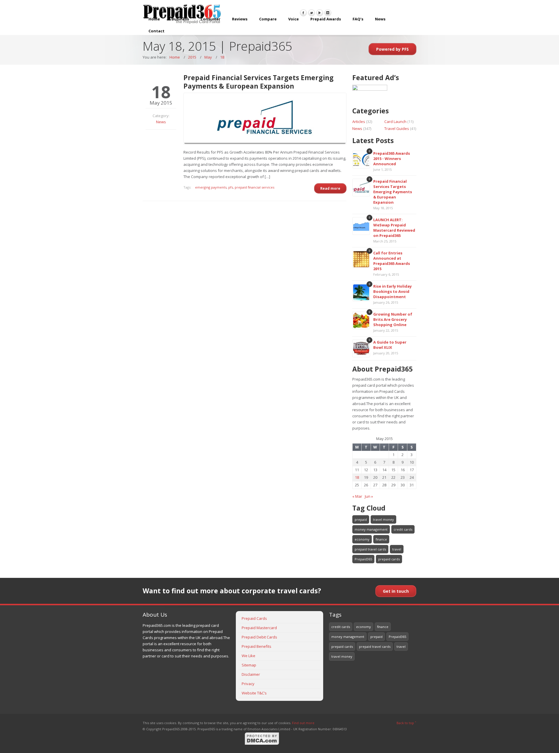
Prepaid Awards (325, 19)
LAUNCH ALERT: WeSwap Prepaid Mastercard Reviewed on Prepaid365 (394, 227)
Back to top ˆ (406, 723)
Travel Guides (396, 128)
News (380, 19)
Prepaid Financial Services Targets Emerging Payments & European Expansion (392, 192)
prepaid (361, 519)
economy (362, 539)
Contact (156, 31)
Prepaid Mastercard (259, 627)
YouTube (319, 13)
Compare (268, 19)
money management (371, 529)
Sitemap (249, 665)
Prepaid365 (363, 559)
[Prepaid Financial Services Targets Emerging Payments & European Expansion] (265, 119)
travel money (383, 519)
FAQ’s (358, 19)
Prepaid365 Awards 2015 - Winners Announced (391, 158)
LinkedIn (328, 13)
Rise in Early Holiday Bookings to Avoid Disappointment (392, 291)
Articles (358, 121)
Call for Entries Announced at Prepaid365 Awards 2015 (391, 260)
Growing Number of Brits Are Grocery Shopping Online (392, 319)
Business (180, 19)
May (208, 57)
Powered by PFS (392, 49)
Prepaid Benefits (256, 646)
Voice (293, 19)
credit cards (403, 529)
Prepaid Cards (254, 618)
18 (222, 57)
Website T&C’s (254, 693)
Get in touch (396, 591)
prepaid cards (389, 559)
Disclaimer (251, 674)
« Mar (357, 496)
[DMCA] (262, 744)
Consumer (210, 19)
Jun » (369, 496)
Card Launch (395, 121)
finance (381, 539)
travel (396, 549)
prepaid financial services (254, 187)
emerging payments (211, 187)
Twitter (311, 13)
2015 (192, 57)
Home (154, 19)
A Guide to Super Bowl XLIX (389, 344)
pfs (230, 187)
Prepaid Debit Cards (259, 637)
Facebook (303, 13)
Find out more (303, 723)
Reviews (239, 19)
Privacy (248, 683)
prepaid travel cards (370, 549)
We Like (248, 655)
